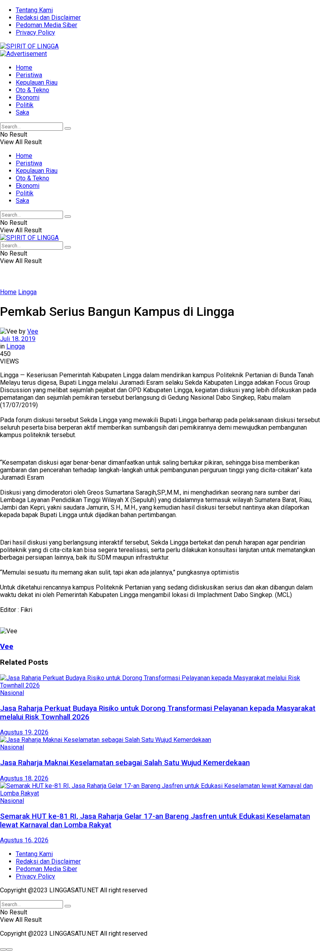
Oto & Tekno (32, 90)
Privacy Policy (35, 32)
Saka (22, 112)
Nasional (12, 693)
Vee (32, 331)
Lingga (27, 292)
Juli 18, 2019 (17, 339)
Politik (24, 105)
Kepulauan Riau (37, 82)
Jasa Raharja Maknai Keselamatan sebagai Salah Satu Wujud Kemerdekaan (125, 762)
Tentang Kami (34, 10)
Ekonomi (27, 97)
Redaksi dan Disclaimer (48, 17)
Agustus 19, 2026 (24, 732)
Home (24, 67)
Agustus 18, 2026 (24, 778)
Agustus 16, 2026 (24, 840)
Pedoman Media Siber (46, 25)
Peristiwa (29, 75)
